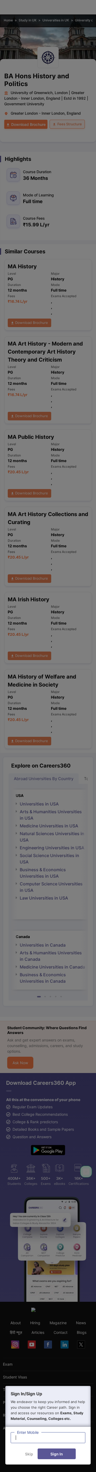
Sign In (56, 1454)
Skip (29, 1454)
